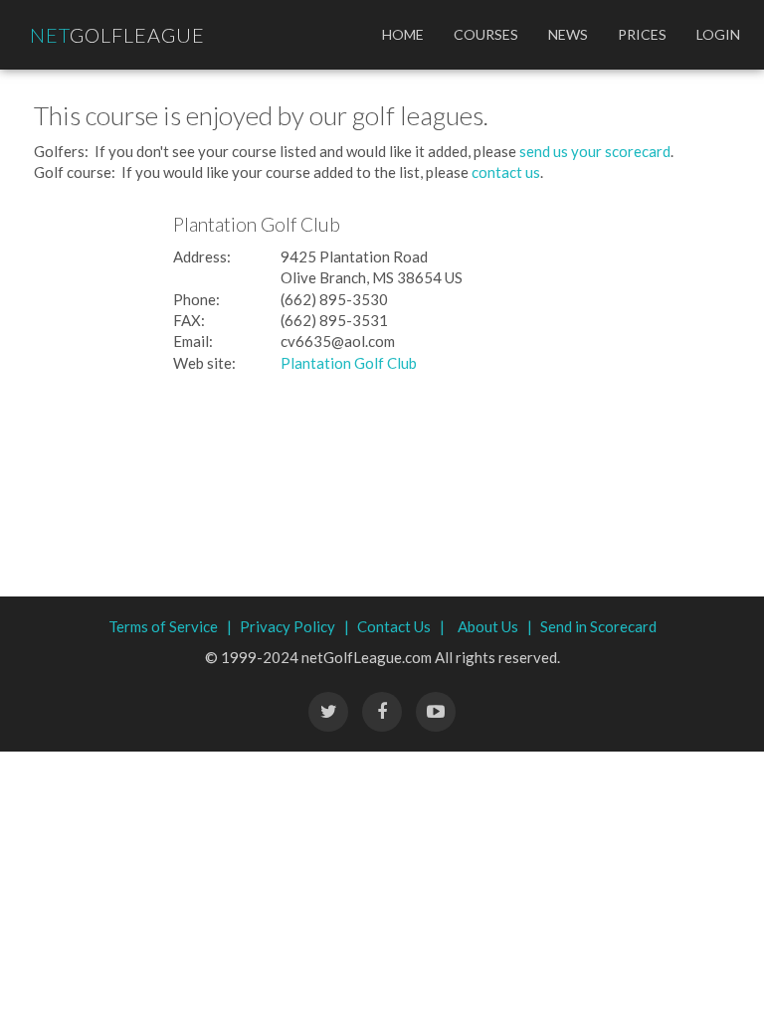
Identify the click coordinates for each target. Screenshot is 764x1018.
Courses (486, 34)
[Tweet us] (328, 712)
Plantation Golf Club (349, 363)
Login (718, 34)
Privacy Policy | (294, 626)
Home (403, 34)
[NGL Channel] (436, 712)
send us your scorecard (594, 151)
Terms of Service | (170, 626)
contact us (506, 172)
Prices (642, 34)
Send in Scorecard (598, 626)
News (568, 34)
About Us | (495, 626)
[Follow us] (382, 712)
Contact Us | (401, 626)
